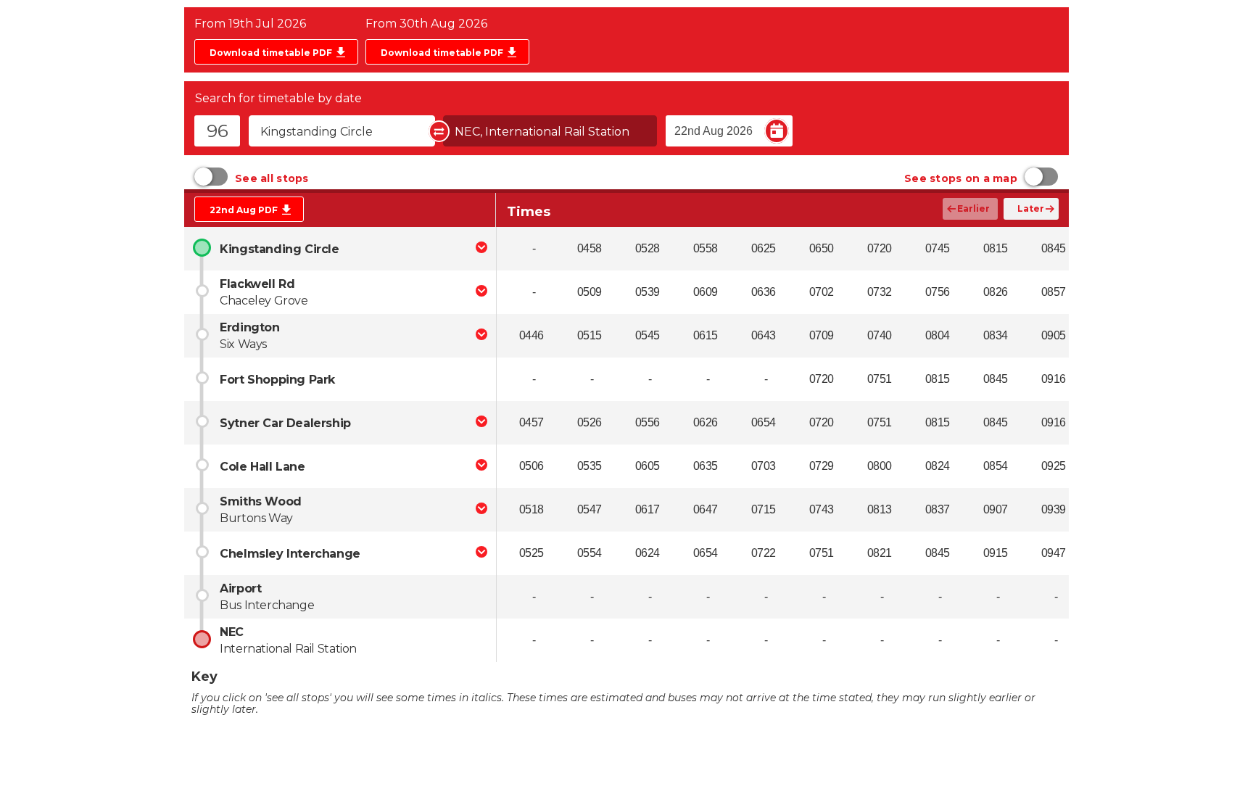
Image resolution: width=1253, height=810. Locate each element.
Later (1030, 208)
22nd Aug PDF (244, 209)
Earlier (973, 208)
